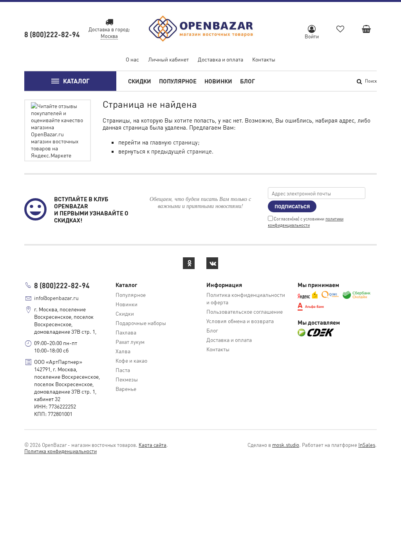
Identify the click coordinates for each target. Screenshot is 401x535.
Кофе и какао (131, 360)
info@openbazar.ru (56, 297)
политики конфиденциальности (305, 222)
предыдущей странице (181, 151)
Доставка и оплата (220, 59)
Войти (312, 36)
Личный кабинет (168, 59)
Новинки (218, 81)
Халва (123, 350)
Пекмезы (127, 379)
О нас (132, 59)
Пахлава (126, 332)
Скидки (139, 81)
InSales (366, 444)
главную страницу (174, 142)
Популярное (178, 81)
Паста (123, 369)
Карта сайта (152, 444)
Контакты (263, 59)
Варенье (126, 388)
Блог (247, 81)
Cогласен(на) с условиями (305, 222)
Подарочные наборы (141, 322)
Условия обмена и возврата (240, 320)
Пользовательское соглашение (244, 311)
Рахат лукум (130, 341)
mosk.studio (285, 444)
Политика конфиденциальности (60, 451)
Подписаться (292, 206)
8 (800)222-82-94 (52, 34)
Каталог (76, 81)
